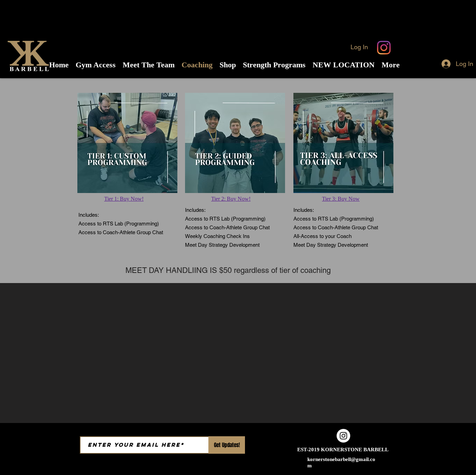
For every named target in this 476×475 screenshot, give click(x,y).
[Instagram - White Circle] (343, 436)
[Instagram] (384, 47)
